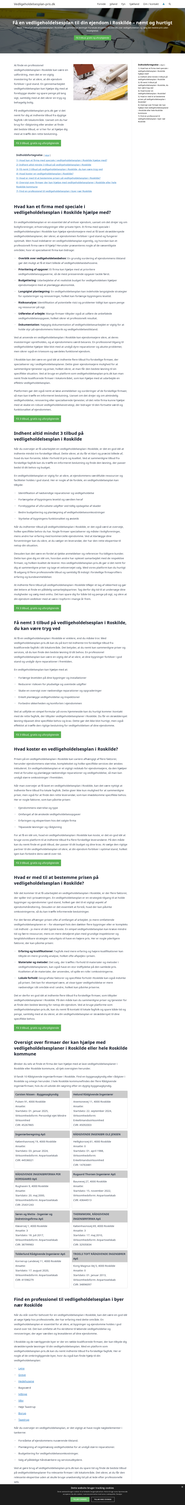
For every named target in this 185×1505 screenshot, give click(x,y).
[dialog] (92, 1494)
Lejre (21, 1368)
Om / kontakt (151, 4)
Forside (101, 4)
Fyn (123, 4)
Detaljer (119, 1494)
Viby (21, 1400)
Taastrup (23, 1419)
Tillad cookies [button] (80, 1499)
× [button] (182, 1487)
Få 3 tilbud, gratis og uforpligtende (92, 37)
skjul (47, 155)
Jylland (113, 4)
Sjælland (134, 4)
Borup (22, 1413)
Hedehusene (26, 1381)
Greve (22, 1375)
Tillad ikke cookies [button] (103, 1499)
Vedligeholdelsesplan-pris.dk (34, 4)
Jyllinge (22, 1394)
